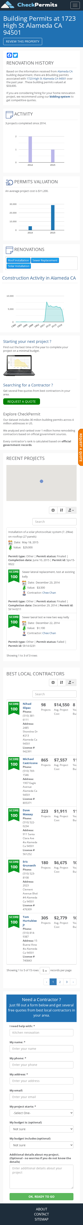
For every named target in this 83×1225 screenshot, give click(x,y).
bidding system (60, 96)
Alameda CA (65, 71)
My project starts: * (23, 1106)
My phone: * (18, 1058)
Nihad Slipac (27, 706)
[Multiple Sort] (61, 510)
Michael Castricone (30, 761)
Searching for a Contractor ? (28, 385)
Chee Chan (49, 593)
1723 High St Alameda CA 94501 (47, 78)
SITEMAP (42, 1219)
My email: (16, 1090)
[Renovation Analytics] (19, 365)
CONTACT (41, 1214)
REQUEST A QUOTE (21, 401)
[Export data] (71, 510)
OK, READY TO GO (41, 1197)
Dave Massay (28, 812)
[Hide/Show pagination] (53, 510)
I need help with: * (22, 1026)
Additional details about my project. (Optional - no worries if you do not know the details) (40, 1158)
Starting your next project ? (27, 341)
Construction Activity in (39, 278)
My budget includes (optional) (30, 1138)
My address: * (19, 1074)
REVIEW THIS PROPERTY (22, 41)
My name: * (17, 1042)
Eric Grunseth (29, 864)
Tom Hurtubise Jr (30, 921)
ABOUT (41, 1209)
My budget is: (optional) (26, 1122)
